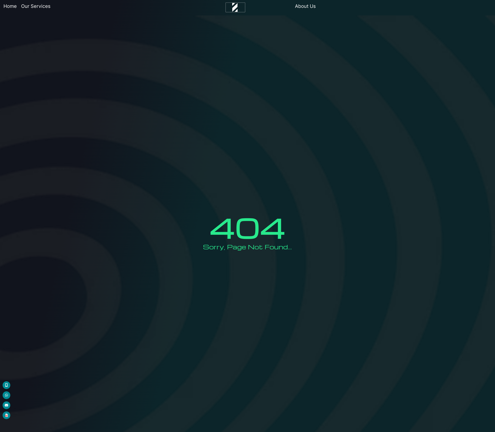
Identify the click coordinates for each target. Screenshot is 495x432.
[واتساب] (6, 395)
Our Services (35, 6)
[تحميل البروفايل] (6, 415)
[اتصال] (6, 385)
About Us (305, 6)
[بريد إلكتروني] (6, 405)
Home (10, 6)
